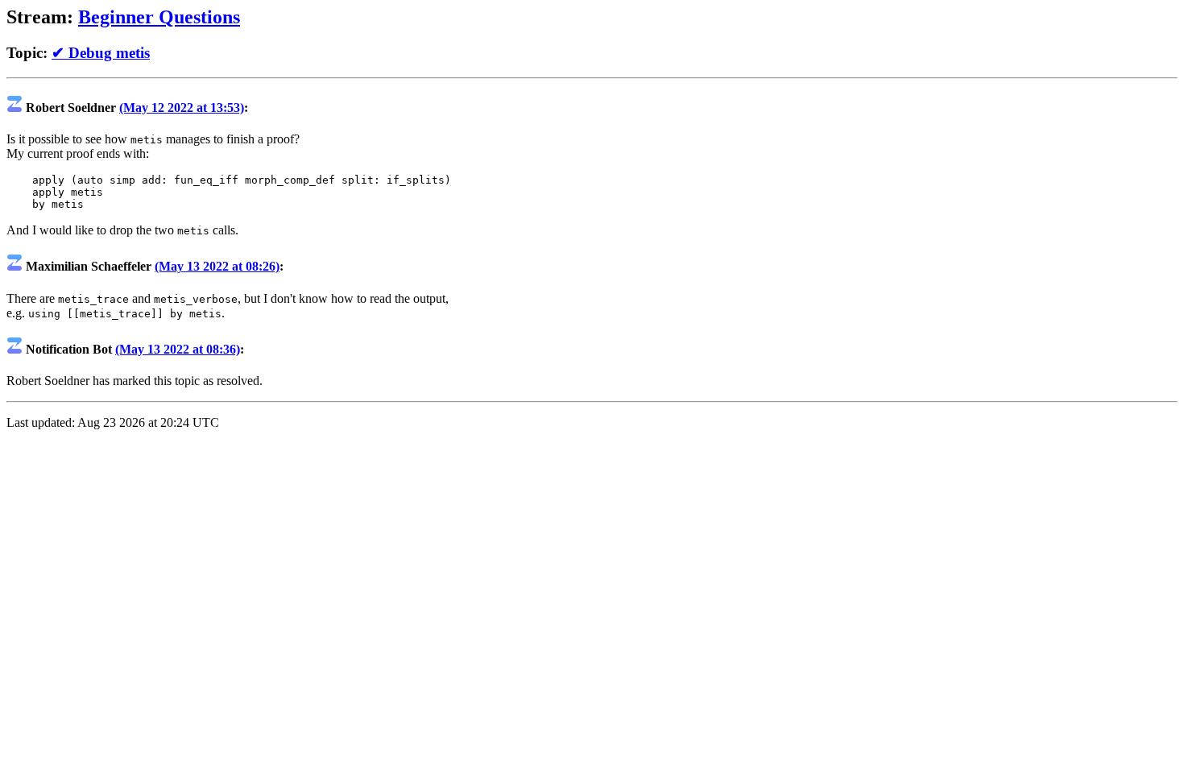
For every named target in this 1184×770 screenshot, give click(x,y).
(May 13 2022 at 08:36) (177, 349)
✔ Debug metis (101, 52)
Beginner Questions (159, 16)
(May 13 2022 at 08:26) (217, 266)
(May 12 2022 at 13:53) (181, 107)
